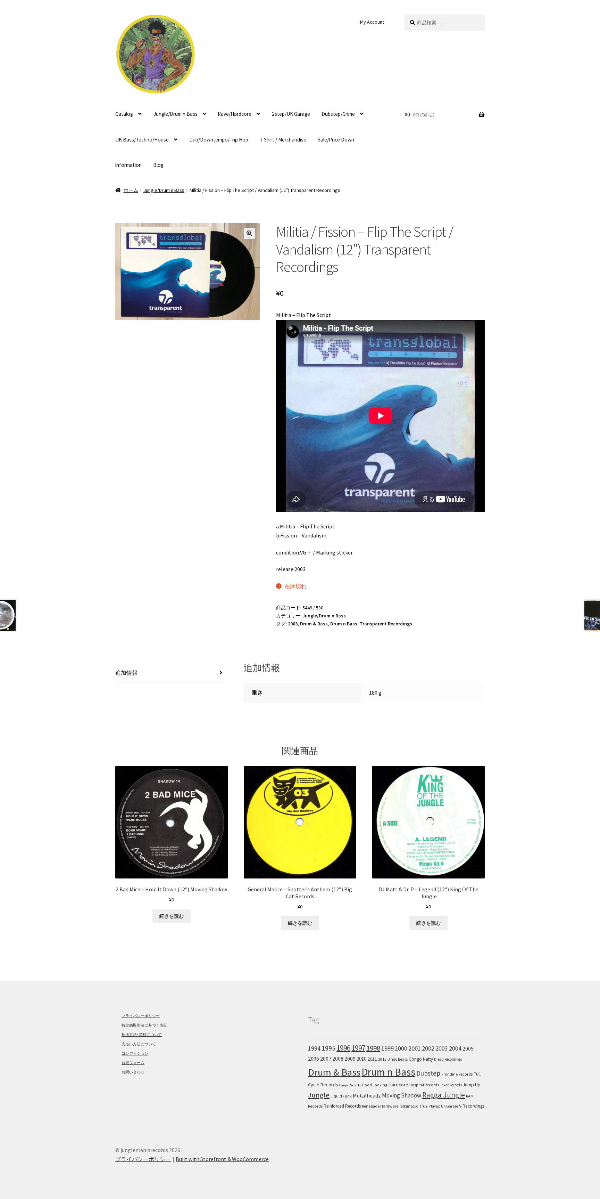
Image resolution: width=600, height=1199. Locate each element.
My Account (372, 22)
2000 (401, 1048)
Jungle (319, 1095)
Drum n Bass (343, 624)
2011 (372, 1059)
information (128, 165)
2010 (361, 1058)
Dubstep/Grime (338, 114)
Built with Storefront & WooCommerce (222, 1159)
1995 (328, 1048)
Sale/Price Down (336, 139)
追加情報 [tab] (126, 672)
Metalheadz (367, 1095)
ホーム (131, 190)
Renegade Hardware (380, 1106)
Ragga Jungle (443, 1095)
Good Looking (375, 1084)
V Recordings (471, 1106)
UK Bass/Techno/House (142, 139)
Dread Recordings (448, 1059)
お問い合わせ (133, 1072)
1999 (387, 1048)
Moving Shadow (401, 1095)
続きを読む (171, 916)
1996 (343, 1048)
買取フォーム (133, 1062)
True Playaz (429, 1106)
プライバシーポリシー (141, 1015)
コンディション (135, 1053)
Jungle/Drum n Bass (175, 114)
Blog (158, 165)
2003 (293, 624)
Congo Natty (421, 1059)
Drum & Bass (314, 624)
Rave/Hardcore (234, 114)
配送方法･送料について (142, 1034)
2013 (382, 1059)
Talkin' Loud (408, 1106)
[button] (249, 233)
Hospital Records (424, 1085)
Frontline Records (457, 1074)
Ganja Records (350, 1085)
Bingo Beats (398, 1059)
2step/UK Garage (291, 114)
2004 (455, 1048)
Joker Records (451, 1085)
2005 (468, 1048)
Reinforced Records (342, 1106)
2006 (313, 1058)
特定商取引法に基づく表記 (144, 1025)
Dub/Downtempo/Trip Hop (218, 139)
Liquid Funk (341, 1096)
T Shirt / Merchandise (283, 139)
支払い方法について (139, 1044)
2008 (337, 1058)
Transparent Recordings (386, 624)
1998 (373, 1048)
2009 (350, 1058)
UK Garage (449, 1106)
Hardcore (398, 1084)
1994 (314, 1048)
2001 (414, 1048)
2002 (428, 1048)
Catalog (124, 114)
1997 (358, 1048)
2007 (325, 1058)
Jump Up (472, 1084)
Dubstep (428, 1073)
